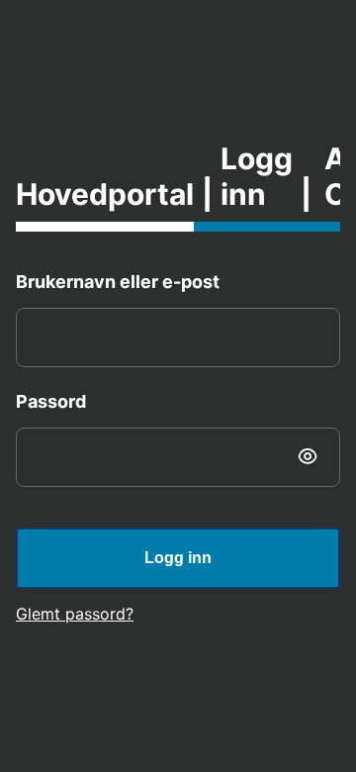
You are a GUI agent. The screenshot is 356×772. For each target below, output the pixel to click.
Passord (51, 401)
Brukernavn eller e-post (118, 281)
